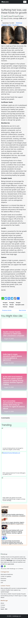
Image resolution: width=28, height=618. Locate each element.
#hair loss (5, 304)
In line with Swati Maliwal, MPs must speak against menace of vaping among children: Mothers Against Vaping (13, 380)
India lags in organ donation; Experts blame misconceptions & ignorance (12, 357)
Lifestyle (4, 25)
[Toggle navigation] (24, 2)
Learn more (11, 564)
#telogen (11, 306)
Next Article (22, 310)
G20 (2, 582)
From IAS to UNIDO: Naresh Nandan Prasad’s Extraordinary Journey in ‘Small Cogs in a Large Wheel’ (14, 595)
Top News (15, 25)
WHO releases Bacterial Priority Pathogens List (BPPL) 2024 (14, 473)
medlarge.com (16, 616)
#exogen (18, 302)
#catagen (11, 302)
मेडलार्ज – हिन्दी (4, 609)
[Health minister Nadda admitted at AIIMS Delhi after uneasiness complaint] (4, 511)
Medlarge (19, 23)
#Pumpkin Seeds (19, 304)
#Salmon (5, 306)
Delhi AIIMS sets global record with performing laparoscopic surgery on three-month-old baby (14, 499)
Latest (9, 25)
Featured (3, 580)
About (2, 603)
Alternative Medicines (7, 574)
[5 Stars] (4, 18)
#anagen (5, 302)
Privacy (3, 607)
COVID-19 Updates (6, 576)
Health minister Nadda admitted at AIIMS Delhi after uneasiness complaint (13, 334)
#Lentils (12, 304)
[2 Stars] (9, 16)
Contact (3, 605)
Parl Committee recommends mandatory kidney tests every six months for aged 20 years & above (14, 405)
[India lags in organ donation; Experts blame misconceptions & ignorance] (4, 519)
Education (3, 578)
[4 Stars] (20, 16)
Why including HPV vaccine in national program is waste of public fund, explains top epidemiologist (14, 590)
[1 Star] (3, 16)
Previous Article (6, 310)
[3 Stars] (15, 16)
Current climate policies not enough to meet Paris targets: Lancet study (13, 448)
